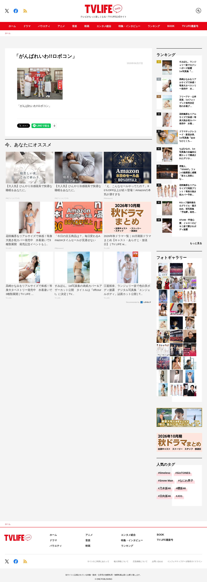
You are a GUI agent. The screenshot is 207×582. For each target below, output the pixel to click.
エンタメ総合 (104, 26)
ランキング (154, 26)
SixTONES (183, 472)
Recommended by (133, 302)
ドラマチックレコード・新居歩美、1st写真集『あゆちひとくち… (187, 136)
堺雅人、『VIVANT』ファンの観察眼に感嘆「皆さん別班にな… (187, 172)
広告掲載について (140, 561)
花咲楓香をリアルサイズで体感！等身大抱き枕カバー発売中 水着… (187, 119)
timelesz (165, 472)
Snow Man (166, 480)
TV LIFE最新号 (190, 26)
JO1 (179, 496)
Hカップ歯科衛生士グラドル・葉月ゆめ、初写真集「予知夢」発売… (187, 207)
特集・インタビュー (129, 26)
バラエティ (44, 26)
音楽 (74, 26)
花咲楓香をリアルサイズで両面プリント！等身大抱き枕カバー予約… (187, 190)
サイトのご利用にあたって (98, 561)
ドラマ (27, 26)
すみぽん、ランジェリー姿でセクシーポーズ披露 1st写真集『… (187, 66)
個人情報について (121, 561)
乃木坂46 (165, 488)
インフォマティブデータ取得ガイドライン (184, 561)
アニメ (61, 26)
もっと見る (196, 243)
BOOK (171, 26)
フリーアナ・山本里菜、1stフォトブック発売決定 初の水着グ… (187, 101)
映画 (86, 26)
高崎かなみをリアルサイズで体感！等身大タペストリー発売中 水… (187, 84)
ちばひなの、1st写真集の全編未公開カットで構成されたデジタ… (187, 153)
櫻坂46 (181, 488)
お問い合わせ (157, 561)
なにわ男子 (186, 480)
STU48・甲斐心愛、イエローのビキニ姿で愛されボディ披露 (187, 225)
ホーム (12, 26)
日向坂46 (165, 496)
